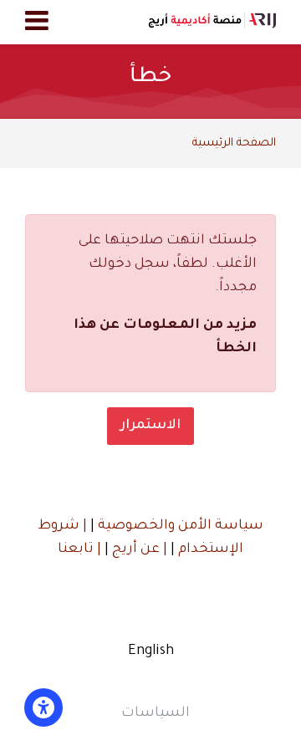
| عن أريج (138, 549)
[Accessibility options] (43, 707)
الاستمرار (150, 425)
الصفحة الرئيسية (234, 143)
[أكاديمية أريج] (212, 22)
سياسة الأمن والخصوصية (178, 526)
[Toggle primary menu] (36, 23)
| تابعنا (79, 549)
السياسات (155, 713)
